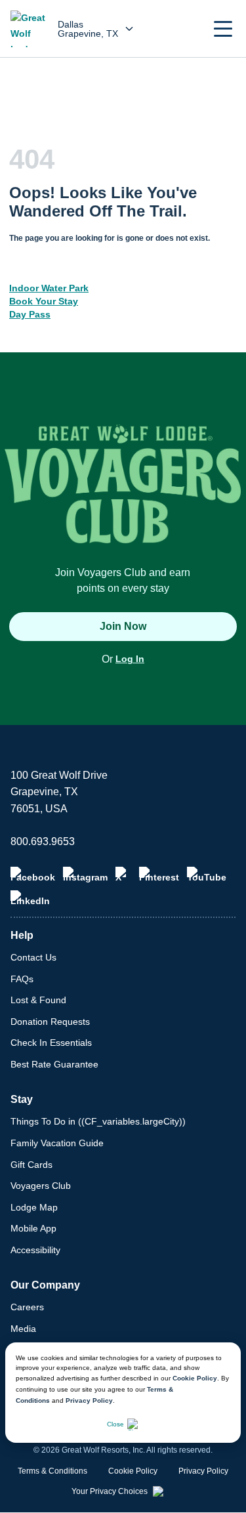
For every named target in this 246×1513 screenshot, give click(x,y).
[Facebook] (32, 874)
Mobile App (33, 1228)
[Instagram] (85, 874)
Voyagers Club (40, 1185)
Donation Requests (50, 1021)
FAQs (21, 979)
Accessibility (35, 1250)
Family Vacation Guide (57, 1143)
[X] (123, 874)
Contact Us (33, 957)
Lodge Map (34, 1207)
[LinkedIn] (30, 898)
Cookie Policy (195, 1378)
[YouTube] (206, 874)
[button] (223, 29)
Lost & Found (38, 1000)
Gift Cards (31, 1164)
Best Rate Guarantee (54, 1064)
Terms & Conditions (52, 1471)
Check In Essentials (51, 1042)
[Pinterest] (159, 874)
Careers (27, 1307)
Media (23, 1328)
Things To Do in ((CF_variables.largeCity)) (98, 1121)
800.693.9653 (42, 841)
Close (115, 1424)
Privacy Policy (89, 1400)
